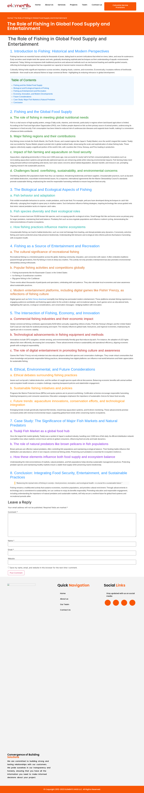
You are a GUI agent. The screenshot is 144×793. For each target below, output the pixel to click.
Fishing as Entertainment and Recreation (30, 91)
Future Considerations (22, 97)
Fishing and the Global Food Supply (28, 85)
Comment (13, 512)
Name (11, 540)
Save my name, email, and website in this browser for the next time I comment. (43, 568)
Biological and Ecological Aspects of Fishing (31, 88)
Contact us (97, 4)
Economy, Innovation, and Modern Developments (33, 94)
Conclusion (18, 102)
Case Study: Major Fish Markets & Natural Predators (34, 100)
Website (11, 558)
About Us (49, 4)
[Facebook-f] (108, 603)
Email (11, 549)
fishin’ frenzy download (37, 299)
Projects (73, 4)
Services (61, 4)
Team (84, 4)
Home (37, 4)
